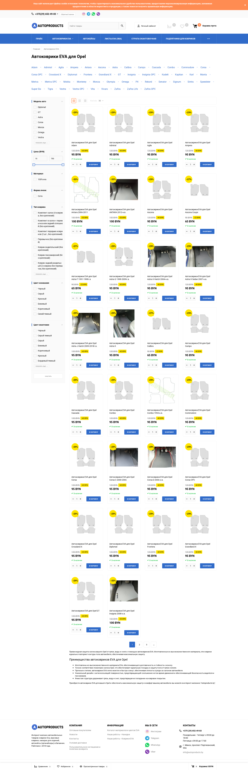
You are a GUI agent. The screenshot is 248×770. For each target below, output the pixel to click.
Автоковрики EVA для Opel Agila (159, 144)
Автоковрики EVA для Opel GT (85, 610)
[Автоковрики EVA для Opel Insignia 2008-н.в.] (124, 591)
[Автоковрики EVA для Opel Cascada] (86, 390)
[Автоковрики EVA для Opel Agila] (162, 123)
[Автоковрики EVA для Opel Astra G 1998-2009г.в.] (124, 257)
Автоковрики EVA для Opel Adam (83, 144)
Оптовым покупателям (80, 730)
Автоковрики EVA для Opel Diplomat (121, 545)
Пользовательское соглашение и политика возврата (84, 748)
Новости (73, 734)
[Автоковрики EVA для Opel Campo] (200, 323)
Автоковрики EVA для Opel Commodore (197, 411)
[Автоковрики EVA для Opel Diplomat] (124, 524)
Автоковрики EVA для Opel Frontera (159, 545)
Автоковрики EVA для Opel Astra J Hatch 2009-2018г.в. (84, 344)
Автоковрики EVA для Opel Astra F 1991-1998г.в (83, 277)
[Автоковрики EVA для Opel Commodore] (200, 390)
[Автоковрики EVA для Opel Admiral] (124, 123)
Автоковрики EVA (51, 49)
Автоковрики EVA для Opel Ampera (197, 144)
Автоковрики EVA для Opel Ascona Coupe (197, 211)
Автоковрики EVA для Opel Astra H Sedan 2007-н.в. (197, 277)
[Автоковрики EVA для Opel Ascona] (162, 190)
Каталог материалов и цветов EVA (123, 730)
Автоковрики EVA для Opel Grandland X (197, 545)
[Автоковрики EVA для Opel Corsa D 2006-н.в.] (162, 457)
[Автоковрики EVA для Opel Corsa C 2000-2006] (124, 457)
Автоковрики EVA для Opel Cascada (83, 411)
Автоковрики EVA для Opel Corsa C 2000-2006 (121, 478)
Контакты (74, 739)
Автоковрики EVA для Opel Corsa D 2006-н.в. (159, 478)
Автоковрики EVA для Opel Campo (197, 344)
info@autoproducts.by (193, 752)
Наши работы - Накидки (118, 734)
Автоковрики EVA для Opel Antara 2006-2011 (83, 211)
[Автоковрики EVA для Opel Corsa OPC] (200, 457)
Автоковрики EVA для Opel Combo (121, 411)
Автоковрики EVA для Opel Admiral (121, 144)
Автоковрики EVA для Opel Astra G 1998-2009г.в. (121, 277)
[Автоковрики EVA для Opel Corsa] (86, 457)
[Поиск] (122, 25)
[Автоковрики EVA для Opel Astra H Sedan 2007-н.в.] (200, 257)
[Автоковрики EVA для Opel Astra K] (124, 323)
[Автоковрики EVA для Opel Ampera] (200, 123)
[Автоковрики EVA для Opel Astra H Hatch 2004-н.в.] (162, 257)
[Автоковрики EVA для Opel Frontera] (162, 524)
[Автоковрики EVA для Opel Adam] (86, 123)
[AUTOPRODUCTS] (48, 727)
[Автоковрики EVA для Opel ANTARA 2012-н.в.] (124, 190)
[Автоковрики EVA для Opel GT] (86, 591)
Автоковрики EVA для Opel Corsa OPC (197, 478)
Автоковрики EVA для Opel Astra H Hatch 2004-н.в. (159, 277)
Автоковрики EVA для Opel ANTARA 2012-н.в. (121, 211)
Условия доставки (78, 743)
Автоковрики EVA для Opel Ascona (159, 211)
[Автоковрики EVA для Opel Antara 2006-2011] (86, 190)
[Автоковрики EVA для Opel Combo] (124, 390)
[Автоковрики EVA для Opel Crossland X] (86, 524)
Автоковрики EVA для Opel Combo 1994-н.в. (159, 411)
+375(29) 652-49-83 (45, 14)
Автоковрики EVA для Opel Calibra (159, 344)
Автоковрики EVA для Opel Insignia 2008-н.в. (121, 612)
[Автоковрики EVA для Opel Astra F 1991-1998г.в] (86, 257)
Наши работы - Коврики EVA (120, 739)
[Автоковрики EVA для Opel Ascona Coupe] (200, 190)
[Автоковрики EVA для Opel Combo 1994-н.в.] (162, 390)
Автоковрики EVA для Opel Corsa (83, 478)
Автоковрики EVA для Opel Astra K (121, 344)
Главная (36, 49)
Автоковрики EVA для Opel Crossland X (83, 545)
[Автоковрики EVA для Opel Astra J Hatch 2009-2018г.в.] (86, 323)
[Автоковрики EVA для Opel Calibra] (162, 323)
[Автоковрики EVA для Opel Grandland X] (200, 524)
